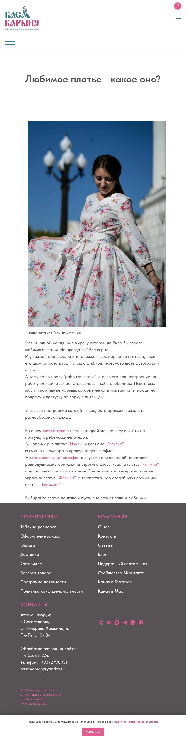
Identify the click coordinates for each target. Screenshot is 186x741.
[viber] (141, 622)
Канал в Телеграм (115, 581)
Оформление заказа (40, 535)
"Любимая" (49, 484)
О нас (104, 526)
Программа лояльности (43, 581)
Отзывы (105, 545)
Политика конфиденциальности (51, 591)
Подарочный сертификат (122, 563)
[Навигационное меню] (178, 18)
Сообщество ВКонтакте (121, 572)
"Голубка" (115, 443)
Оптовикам (31, 563)
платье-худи (54, 430)
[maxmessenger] (117, 622)
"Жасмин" (66, 477)
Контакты (107, 535)
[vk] (109, 622)
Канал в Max (110, 591)
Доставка (29, 554)
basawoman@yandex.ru (42, 668)
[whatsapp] (133, 622)
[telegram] (125, 622)
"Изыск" (75, 443)
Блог (102, 554)
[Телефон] (101, 622)
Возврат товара (35, 572)
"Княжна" (150, 464)
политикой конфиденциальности (136, 721)
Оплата (27, 545)
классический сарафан (57, 457)
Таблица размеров (38, 526)
